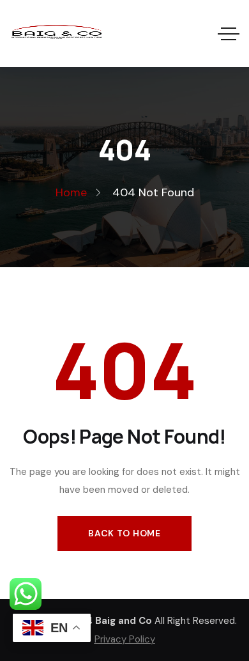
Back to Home (124, 533)
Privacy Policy (124, 639)
